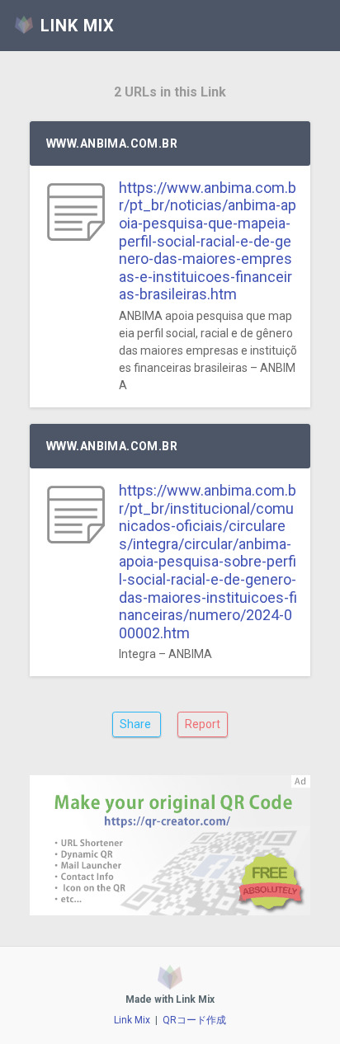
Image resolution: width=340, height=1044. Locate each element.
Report (202, 724)
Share (136, 724)
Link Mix (132, 1020)
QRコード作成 (194, 1020)
